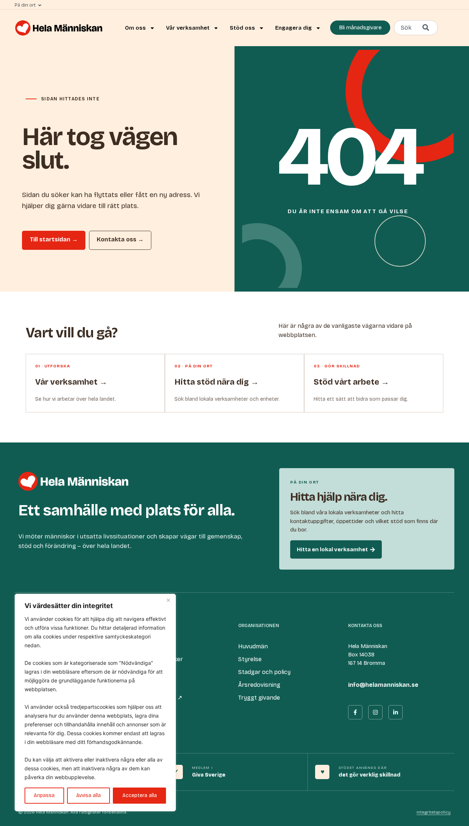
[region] (95, 702)
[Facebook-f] (355, 712)
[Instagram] (375, 712)
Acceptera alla (139, 795)
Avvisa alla (88, 795)
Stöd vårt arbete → (351, 382)
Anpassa (44, 795)
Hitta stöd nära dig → (216, 382)
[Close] (168, 600)
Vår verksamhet (188, 28)
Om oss (135, 28)
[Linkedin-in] (395, 712)
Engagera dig (293, 28)
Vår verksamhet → (71, 382)
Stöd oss (242, 28)
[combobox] (416, 27)
